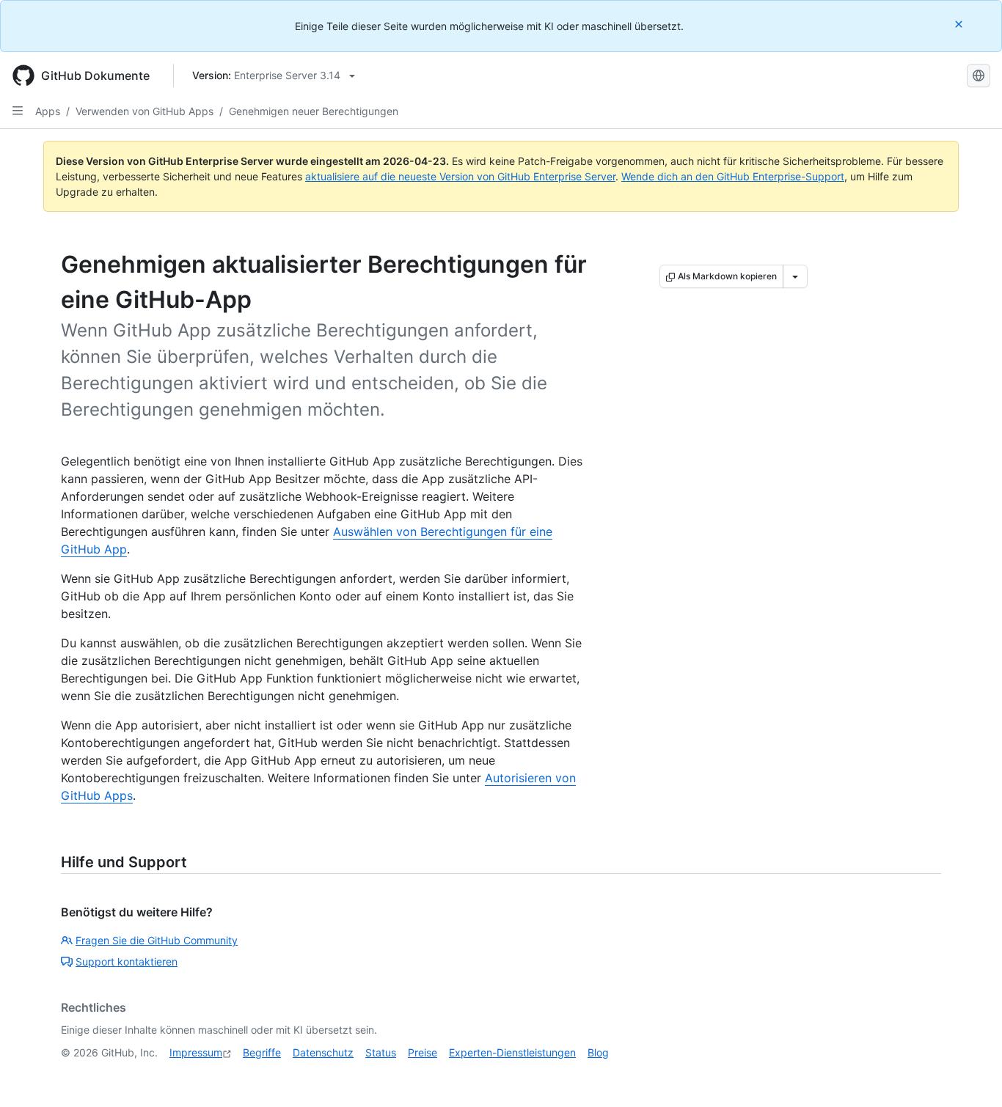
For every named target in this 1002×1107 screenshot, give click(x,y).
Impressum (195, 1052)
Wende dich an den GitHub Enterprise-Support (732, 176)
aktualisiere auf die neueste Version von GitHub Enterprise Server (460, 176)
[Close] (960, 23)
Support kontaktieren (127, 961)
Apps (47, 111)
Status (380, 1052)
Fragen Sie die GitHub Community (157, 940)
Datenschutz (323, 1052)
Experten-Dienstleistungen (512, 1052)
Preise (422, 1052)
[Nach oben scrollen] (969, 1074)
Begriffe (262, 1052)
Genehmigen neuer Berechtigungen (313, 111)
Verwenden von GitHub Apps (144, 111)
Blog (598, 1052)
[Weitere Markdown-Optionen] (795, 276)
